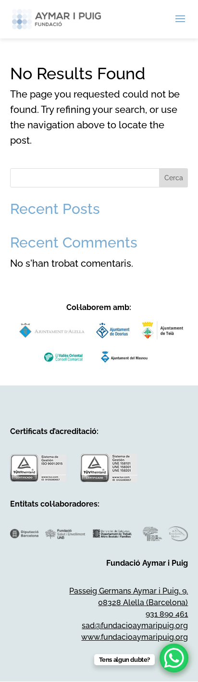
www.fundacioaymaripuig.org (134, 637)
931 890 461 (167, 614)
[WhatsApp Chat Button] (174, 658)
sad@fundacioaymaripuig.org (135, 625)
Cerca (173, 178)
